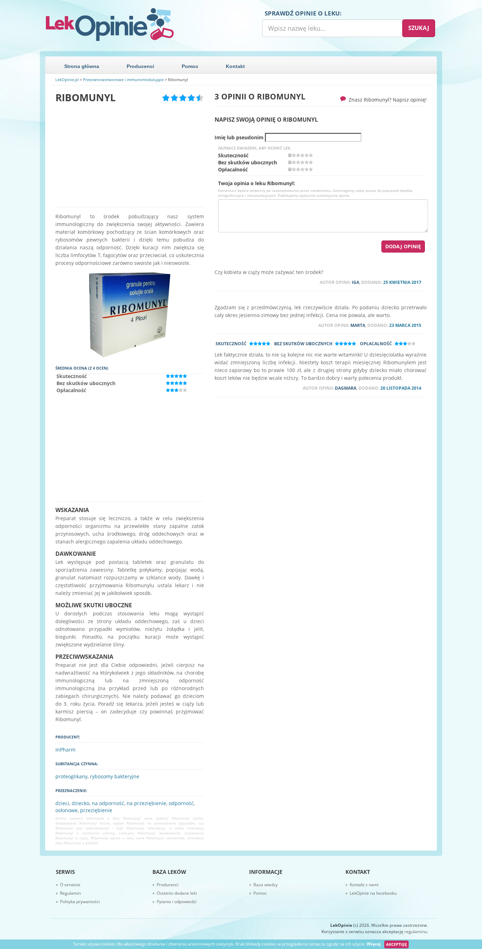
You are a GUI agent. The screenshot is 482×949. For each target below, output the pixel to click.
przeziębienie (96, 810)
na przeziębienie (146, 803)
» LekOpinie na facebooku (371, 893)
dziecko (80, 803)
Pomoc (190, 66)
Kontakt (235, 66)
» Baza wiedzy (263, 885)
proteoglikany (71, 776)
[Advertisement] (129, 155)
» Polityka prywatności (78, 902)
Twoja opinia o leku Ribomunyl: (256, 183)
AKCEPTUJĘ (396, 944)
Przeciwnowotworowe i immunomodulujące (123, 79)
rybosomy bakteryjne (114, 776)
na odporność (108, 803)
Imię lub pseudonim (239, 137)
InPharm (65, 749)
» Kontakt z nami (362, 885)
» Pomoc (258, 893)
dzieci (62, 803)
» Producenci (165, 885)
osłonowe (66, 810)
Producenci (140, 66)
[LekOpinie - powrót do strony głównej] (140, 24)
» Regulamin (68, 893)
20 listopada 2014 (400, 388)
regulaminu (415, 932)
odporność (181, 803)
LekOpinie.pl (67, 79)
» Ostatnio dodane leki (174, 893)
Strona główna (81, 66)
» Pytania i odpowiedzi (174, 902)
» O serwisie (68, 885)
